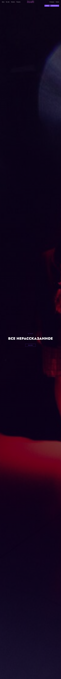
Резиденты (18, 1)
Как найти (7, 1)
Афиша (3, 1)
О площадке (52, 1)
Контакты (57, 1)
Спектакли (13, 1)
